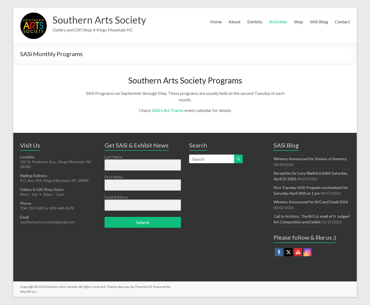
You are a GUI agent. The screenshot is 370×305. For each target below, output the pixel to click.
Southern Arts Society (99, 20)
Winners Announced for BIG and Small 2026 (311, 202)
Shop (298, 21)
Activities (278, 21)
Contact (342, 21)
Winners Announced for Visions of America (310, 158)
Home (216, 21)
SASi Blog (319, 21)
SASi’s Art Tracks (168, 110)
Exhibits (254, 21)
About (235, 21)
